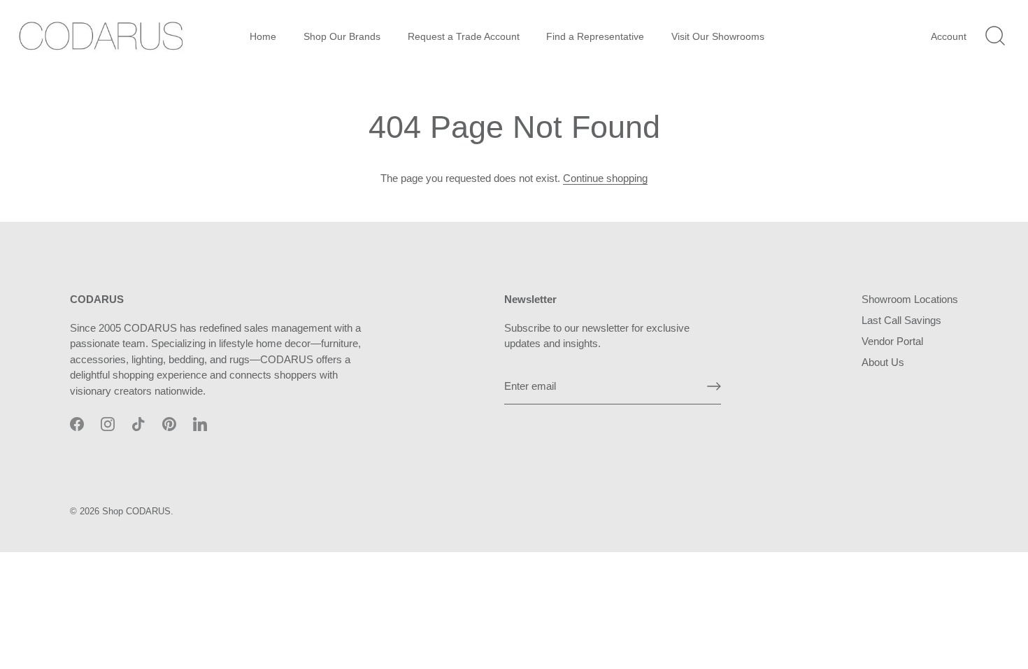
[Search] (995, 36)
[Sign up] (714, 386)
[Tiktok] (138, 423)
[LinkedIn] (200, 423)
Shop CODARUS (136, 511)
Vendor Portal (892, 341)
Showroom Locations (910, 299)
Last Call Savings (901, 320)
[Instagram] (108, 423)
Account (948, 36)
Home (263, 36)
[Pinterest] (169, 423)
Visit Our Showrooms (717, 36)
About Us (883, 362)
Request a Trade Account (464, 36)
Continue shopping (605, 178)
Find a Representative (595, 36)
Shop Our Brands (342, 36)
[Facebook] (77, 423)
